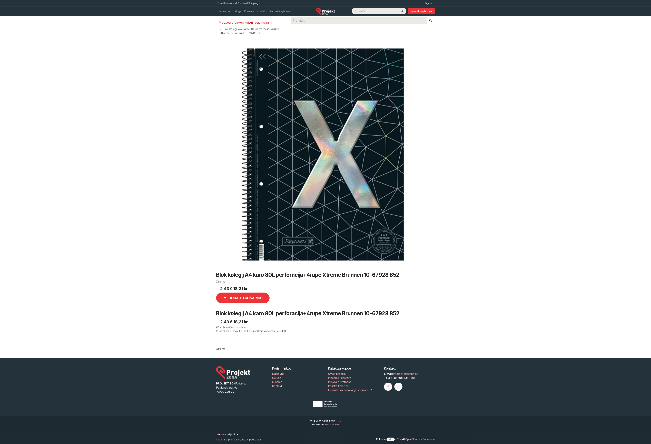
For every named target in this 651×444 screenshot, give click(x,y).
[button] (243, 298)
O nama (277, 382)
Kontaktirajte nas (421, 11)
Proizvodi (225, 22)
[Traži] (402, 11)
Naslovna (278, 373)
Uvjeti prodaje (337, 373)
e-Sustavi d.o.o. (332, 424)
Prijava (428, 3)
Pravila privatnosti (339, 382)
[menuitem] (223, 11)
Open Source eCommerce (420, 439)
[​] (389, 386)
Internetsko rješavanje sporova (348, 390)
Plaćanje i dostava (339, 378)
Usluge (276, 378)
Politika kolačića (338, 386)
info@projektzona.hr (406, 373)
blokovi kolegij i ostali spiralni (253, 22)
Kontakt (277, 386)
